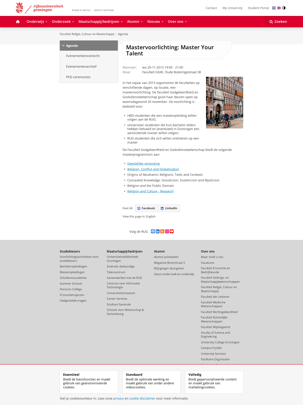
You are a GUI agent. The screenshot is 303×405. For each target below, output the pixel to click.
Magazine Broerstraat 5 (169, 263)
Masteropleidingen (72, 272)
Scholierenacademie (73, 278)
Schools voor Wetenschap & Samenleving (125, 312)
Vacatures (207, 263)
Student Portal (258, 8)
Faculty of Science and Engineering (215, 335)
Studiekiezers (70, 251)
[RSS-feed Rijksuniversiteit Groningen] (162, 231)
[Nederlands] (274, 8)
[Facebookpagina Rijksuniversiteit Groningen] (153, 231)
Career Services (117, 299)
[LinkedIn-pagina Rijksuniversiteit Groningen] (158, 231)
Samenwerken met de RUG (124, 278)
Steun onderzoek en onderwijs (174, 274)
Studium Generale (119, 304)
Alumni (159, 251)
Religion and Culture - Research (150, 191)
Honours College (71, 289)
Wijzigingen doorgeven (169, 268)
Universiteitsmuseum (121, 293)
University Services (213, 354)
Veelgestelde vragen (73, 300)
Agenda (123, 34)
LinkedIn (171, 208)
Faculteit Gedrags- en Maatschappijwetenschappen (220, 280)
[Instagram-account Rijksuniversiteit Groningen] (167, 231)
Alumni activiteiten (166, 257)
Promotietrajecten (72, 295)
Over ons (208, 251)
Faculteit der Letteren (215, 297)
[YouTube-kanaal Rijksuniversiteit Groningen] (172, 231)
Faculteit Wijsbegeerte (215, 327)
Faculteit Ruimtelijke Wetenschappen (214, 319)
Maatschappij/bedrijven (124, 251)
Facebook (148, 208)
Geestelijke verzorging (143, 164)
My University (233, 8)
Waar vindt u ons (212, 257)
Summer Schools (71, 283)
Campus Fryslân (211, 348)
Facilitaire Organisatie (215, 359)
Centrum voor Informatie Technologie (123, 285)
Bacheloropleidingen (73, 266)
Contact (211, 8)
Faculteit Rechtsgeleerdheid (219, 312)
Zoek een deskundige (121, 266)
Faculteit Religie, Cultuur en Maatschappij (87, 34)
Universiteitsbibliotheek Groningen (122, 259)
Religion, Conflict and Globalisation (153, 169)
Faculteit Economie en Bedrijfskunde (215, 270)
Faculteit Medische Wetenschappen (213, 304)
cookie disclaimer (142, 398)
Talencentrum (116, 272)
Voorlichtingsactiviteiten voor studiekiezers (79, 259)
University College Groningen (220, 342)
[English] (279, 8)
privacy (118, 398)
